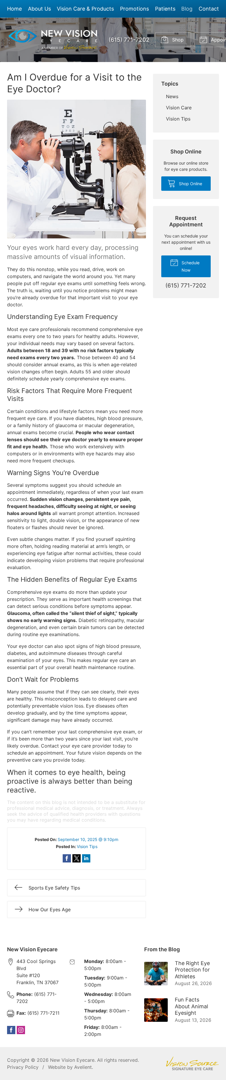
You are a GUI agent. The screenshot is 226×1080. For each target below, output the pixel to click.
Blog (186, 9)
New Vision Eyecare (72, 1060)
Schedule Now (190, 266)
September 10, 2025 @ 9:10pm (88, 839)
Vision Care (179, 108)
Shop (177, 40)
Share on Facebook (67, 858)
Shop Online (190, 183)
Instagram (21, 1030)
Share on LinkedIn (86, 858)
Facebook (11, 1030)
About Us (39, 9)
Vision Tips (87, 846)
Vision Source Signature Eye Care (192, 1063)
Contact (209, 9)
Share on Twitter (76, 858)
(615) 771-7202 (129, 39)
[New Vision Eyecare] (53, 40)
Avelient (83, 1067)
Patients (165, 9)
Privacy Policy (23, 1067)
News (172, 96)
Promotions (134, 9)
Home (14, 9)
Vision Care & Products (85, 9)
